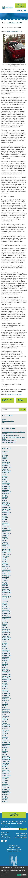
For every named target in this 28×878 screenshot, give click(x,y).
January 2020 (5, 589)
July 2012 (4, 731)
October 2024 (5, 490)
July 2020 (4, 578)
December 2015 (6, 674)
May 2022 (4, 540)
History (4, 419)
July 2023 (4, 516)
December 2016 (6, 653)
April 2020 (5, 584)
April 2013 (5, 723)
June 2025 (5, 476)
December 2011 (6, 742)
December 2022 (6, 528)
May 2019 (4, 603)
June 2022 (5, 538)
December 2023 (6, 507)
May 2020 (4, 582)
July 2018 (4, 620)
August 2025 (5, 472)
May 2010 (4, 766)
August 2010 (5, 763)
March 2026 (5, 460)
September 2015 (6, 679)
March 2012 (5, 738)
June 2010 (5, 764)
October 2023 (5, 510)
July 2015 (4, 683)
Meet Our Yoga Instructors (8, 442)
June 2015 (5, 684)
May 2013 (4, 721)
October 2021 (5, 552)
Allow (18, 874)
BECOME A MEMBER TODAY (20, 5)
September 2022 (6, 533)
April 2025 (5, 479)
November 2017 (6, 634)
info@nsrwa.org (23, 837)
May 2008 (4, 799)
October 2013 (5, 714)
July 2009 (4, 778)
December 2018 (6, 611)
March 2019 (5, 606)
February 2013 (6, 724)
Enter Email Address (6, 827)
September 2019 (6, 596)
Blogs (4, 23)
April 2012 (5, 737)
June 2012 (5, 733)
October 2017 (5, 636)
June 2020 (5, 580)
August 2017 (5, 639)
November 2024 (6, 488)
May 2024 (4, 498)
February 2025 (6, 483)
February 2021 (6, 566)
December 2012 (6, 726)
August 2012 (5, 730)
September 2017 (6, 637)
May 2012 (4, 735)
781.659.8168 (23, 833)
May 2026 (4, 457)
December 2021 (6, 549)
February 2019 (6, 608)
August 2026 (5, 451)
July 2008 (4, 796)
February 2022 (6, 545)
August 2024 (5, 493)
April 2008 (5, 801)
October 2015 (5, 678)
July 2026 (4, 453)
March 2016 (5, 669)
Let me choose (4, 874)
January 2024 (5, 505)
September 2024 (6, 491)
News (20, 394)
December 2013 (6, 712)
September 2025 (6, 470)
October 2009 (5, 773)
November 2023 (6, 509)
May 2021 (4, 561)
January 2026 (5, 464)
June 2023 (5, 517)
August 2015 (5, 681)
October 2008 (5, 791)
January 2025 (5, 484)
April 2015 (5, 688)
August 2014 (5, 700)
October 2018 (5, 615)
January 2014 (5, 711)
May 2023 (4, 519)
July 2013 (4, 718)
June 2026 (5, 455)
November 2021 (6, 551)
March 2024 (5, 502)
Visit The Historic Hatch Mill (9, 440)
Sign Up (23, 829)
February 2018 (6, 629)
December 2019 (6, 591)
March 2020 (5, 585)
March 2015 (5, 690)
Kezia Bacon (18, 31)
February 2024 (6, 504)
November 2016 (6, 655)
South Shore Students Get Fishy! (10, 435)
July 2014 (4, 702)
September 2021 (6, 554)
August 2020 (5, 577)
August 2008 (5, 794)
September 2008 (6, 792)
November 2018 (6, 613)
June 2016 (5, 664)
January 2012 (5, 740)
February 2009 (6, 785)
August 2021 (5, 556)
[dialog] (14, 872)
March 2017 (5, 648)
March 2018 (5, 627)
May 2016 (4, 665)
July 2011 (4, 749)
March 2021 (5, 564)
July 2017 (4, 641)
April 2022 (5, 542)
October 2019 (5, 594)
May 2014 (4, 705)
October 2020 (5, 573)
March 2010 (5, 768)
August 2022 (5, 535)
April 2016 (5, 667)
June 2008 (5, 798)
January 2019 (5, 610)
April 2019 (5, 604)
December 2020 (6, 570)
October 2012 (5, 728)
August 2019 (5, 597)
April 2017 (5, 646)
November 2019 (6, 592)
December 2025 (6, 465)
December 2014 (6, 693)
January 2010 (5, 770)
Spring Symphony (21, 400)
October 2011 (5, 745)
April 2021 (5, 563)
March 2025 (5, 481)
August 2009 (5, 777)
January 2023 (5, 526)
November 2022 (6, 530)
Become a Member (14, 815)
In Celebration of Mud (7, 400)
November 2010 (6, 759)
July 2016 (4, 662)
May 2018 (4, 624)
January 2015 (5, 691)
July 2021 (4, 557)
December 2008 (6, 789)
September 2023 (6, 512)
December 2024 (6, 486)
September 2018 (6, 617)
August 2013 (5, 716)
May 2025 (4, 477)
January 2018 (5, 631)
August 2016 (5, 660)
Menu (20, 10)
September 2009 (6, 775)
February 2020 (6, 587)
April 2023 (5, 521)
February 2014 (6, 709)
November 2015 (6, 676)
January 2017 (5, 651)
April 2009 (5, 784)
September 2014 (6, 698)
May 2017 (4, 644)
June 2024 (5, 497)
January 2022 (5, 547)
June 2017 (5, 643)
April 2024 (5, 500)
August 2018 (5, 618)
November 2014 (6, 695)
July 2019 (4, 599)
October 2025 (5, 469)
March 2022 (5, 544)
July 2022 (4, 537)
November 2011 (6, 744)
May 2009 (4, 782)
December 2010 (6, 758)
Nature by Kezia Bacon (12, 394)
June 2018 (5, 622)
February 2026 (6, 462)
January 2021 (5, 568)
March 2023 (5, 523)
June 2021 (5, 559)
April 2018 (5, 625)
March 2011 (5, 754)
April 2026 (5, 458)
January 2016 (5, 672)
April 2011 (4, 752)
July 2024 (4, 495)
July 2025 (4, 474)
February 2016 (6, 671)
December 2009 (6, 771)
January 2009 (5, 787)
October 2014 (5, 697)
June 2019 (5, 601)
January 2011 (5, 756)
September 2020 (6, 575)
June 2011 (5, 751)
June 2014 (5, 704)
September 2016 (6, 658)
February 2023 (6, 524)
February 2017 (6, 650)
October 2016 (5, 657)
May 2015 (4, 686)
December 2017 (6, 632)
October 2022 (5, 531)
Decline (24, 874)
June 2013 (5, 719)
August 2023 (5, 514)
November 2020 (6, 571)
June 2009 (5, 780)
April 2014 (5, 707)
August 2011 (5, 747)
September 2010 (6, 761)
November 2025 (6, 467)
